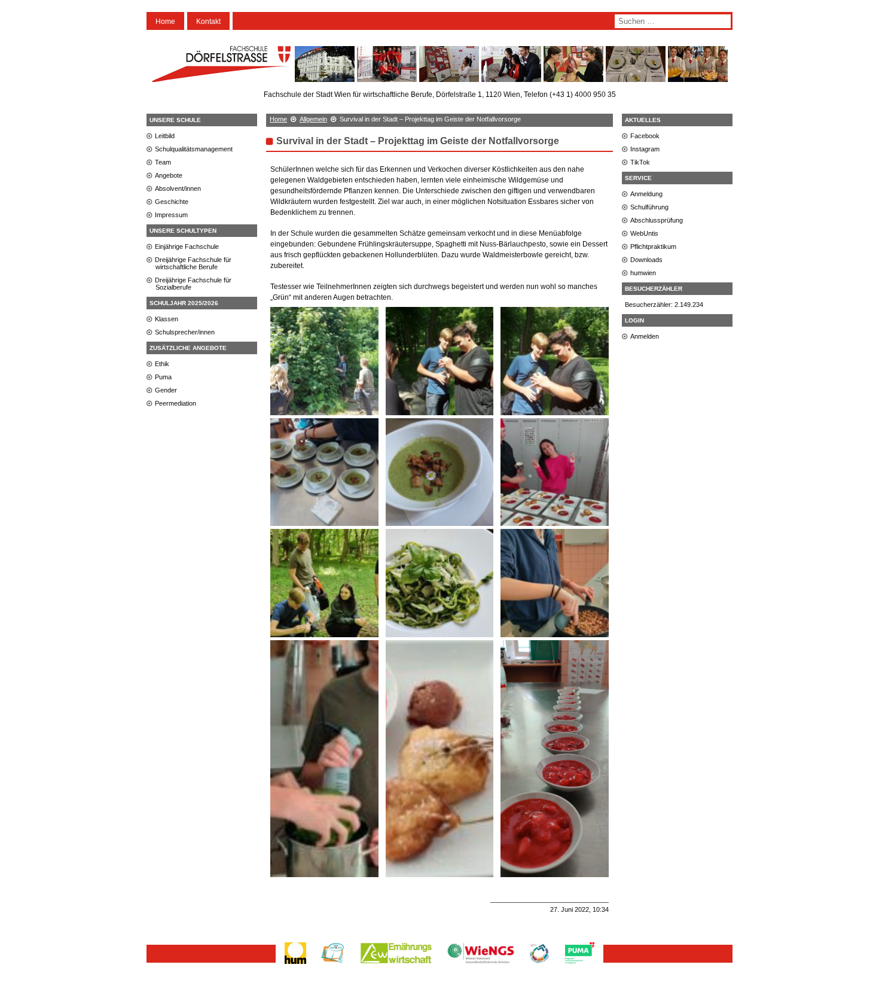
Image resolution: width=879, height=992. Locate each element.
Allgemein (313, 119)
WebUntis (644, 233)
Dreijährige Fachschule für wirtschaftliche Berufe (193, 263)
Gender (166, 390)
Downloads (646, 259)
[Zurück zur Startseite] (221, 77)
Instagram (645, 149)
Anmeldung (646, 193)
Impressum (171, 214)
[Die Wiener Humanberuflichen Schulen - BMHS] (295, 963)
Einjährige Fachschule (187, 246)
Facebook (645, 135)
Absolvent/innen (178, 188)
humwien (643, 272)
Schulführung (649, 207)
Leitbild (165, 135)
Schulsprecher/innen (185, 332)
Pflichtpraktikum (653, 246)
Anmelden (644, 336)
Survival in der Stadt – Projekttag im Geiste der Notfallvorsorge (417, 141)
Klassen (166, 318)
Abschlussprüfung (656, 220)
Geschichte (171, 201)
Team (163, 162)
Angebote (168, 175)
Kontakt (208, 21)
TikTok (640, 162)
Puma (163, 377)
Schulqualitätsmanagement (194, 149)
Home (165, 21)
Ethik (162, 363)
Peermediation (175, 403)
